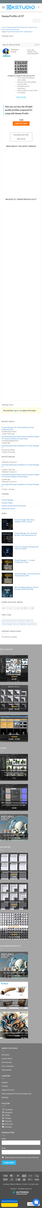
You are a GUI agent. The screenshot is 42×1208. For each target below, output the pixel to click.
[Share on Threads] (14, 608)
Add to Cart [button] (21, 123)
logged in (16, 410)
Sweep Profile (10, 31)
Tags (28, 620)
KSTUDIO (6, 1055)
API (8, 620)
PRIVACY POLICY (22, 1184)
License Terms (7, 1058)
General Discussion (8, 508)
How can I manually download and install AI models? (26, 548)
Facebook (9, 1110)
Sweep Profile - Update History (24, 31)
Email (4, 1148)
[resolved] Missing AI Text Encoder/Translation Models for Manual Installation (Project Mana (20, 438)
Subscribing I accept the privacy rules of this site (21, 1157)
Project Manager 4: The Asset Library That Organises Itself (27, 575)
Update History (31, 624)
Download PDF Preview (21, 137)
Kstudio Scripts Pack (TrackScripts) (14, 506)
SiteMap (5, 1097)
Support (5, 1082)
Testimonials (6, 1070)
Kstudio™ (13, 1189)
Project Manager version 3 (10, 624)
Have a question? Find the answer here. (17, 1093)
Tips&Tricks (21, 620)
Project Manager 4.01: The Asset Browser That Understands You (18, 428)
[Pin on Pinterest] (21, 608)
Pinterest (8, 1121)
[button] (3, 7)
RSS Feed (9, 1124)
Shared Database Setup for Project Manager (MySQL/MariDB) (26, 588)
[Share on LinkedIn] (25, 608)
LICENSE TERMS (8, 1184)
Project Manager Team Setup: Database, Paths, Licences (25, 521)
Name (4, 1139)
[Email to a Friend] (18, 608)
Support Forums (8, 1090)
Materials (22, 624)
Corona (13, 620)
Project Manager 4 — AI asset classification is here (25, 561)
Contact (5, 1086)
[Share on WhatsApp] (3, 608)
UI (32, 620)
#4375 (37, 45)
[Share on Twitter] (10, 608)
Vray (3, 620)
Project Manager (7, 500)
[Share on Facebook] (7, 608)
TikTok (7, 1115)
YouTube (8, 1127)
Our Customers (8, 1066)
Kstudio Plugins (7, 503)
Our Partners (7, 1062)
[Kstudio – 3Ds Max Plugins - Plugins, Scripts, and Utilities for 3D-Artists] (21, 7)
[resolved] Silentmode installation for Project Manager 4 (20, 447)
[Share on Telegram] (32, 608)
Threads (8, 1118)
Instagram (8, 1112)
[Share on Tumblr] (29, 608)
